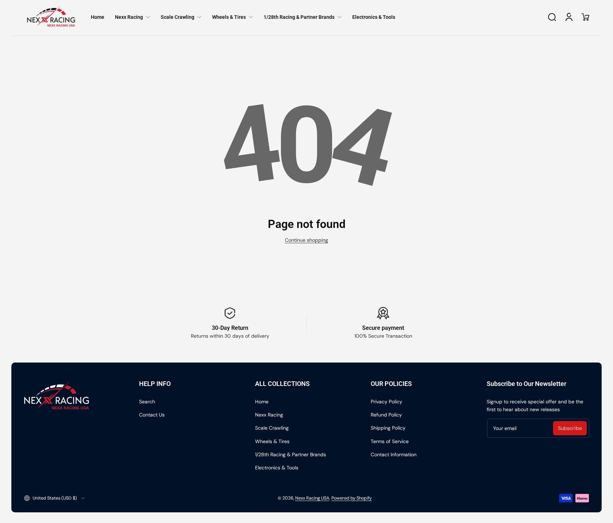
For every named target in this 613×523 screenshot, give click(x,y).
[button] (552, 17)
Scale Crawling (272, 428)
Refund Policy (386, 415)
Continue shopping (306, 240)
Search (147, 401)
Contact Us (152, 415)
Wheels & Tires (272, 441)
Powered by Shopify (351, 498)
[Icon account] (569, 17)
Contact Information (393, 454)
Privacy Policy (386, 401)
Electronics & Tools (276, 467)
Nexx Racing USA (312, 498)
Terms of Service (390, 441)
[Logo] (51, 17)
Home (262, 401)
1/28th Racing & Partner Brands (290, 454)
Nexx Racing (269, 415)
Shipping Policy (388, 428)
